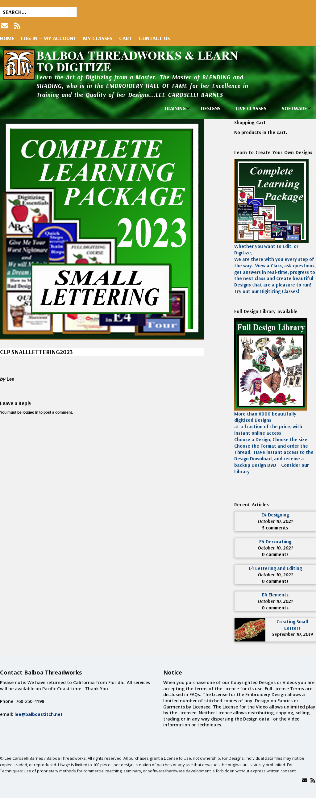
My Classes (98, 38)
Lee (10, 378)
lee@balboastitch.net (39, 714)
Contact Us (154, 38)
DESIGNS (211, 108)
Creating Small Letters (292, 624)
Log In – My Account (49, 38)
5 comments (275, 527)
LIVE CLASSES (251, 108)
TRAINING (175, 108)
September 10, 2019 (292, 634)
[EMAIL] (5, 26)
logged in (30, 412)
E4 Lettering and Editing (275, 568)
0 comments (275, 554)
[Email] (304, 780)
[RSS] (17, 26)
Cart (125, 38)
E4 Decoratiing (275, 541)
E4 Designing (275, 515)
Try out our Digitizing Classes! (266, 291)
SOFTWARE (294, 108)
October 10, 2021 (275, 521)
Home (7, 38)
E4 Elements (275, 594)
